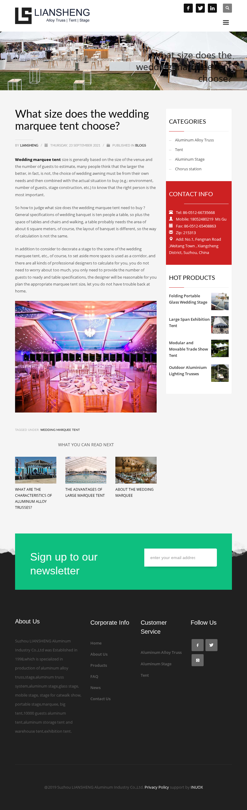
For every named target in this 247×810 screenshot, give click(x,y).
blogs (140, 145)
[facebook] (188, 8)
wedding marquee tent (60, 429)
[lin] (212, 8)
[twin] (200, 8)
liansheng (29, 145)
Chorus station (188, 169)
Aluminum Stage (190, 159)
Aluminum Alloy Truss (194, 140)
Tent (179, 149)
